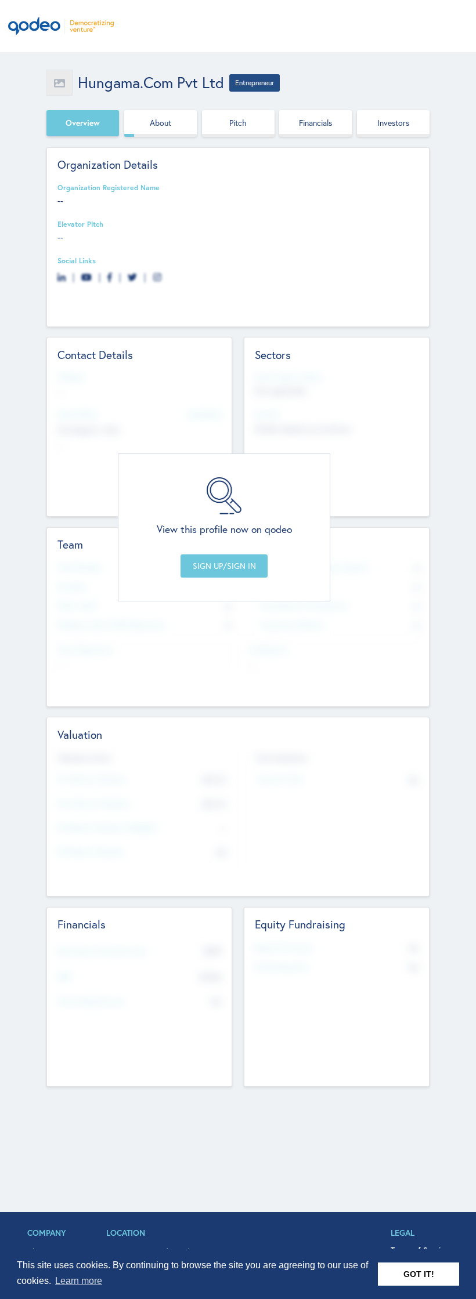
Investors (393, 123)
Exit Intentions (282, 758)
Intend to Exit (279, 778)
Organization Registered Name (108, 187)
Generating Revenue (91, 1001)
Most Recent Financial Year (102, 951)
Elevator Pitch (80, 223)
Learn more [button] (78, 1281)
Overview (83, 123)
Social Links (76, 260)
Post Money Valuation (93, 803)
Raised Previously (283, 947)
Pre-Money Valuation (91, 778)
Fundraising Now (282, 966)
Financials (315, 123)
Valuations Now (84, 758)
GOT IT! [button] (418, 1274)
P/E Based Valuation (90, 851)
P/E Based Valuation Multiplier (107, 827)
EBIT (64, 976)
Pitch (238, 123)
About (160, 123)
